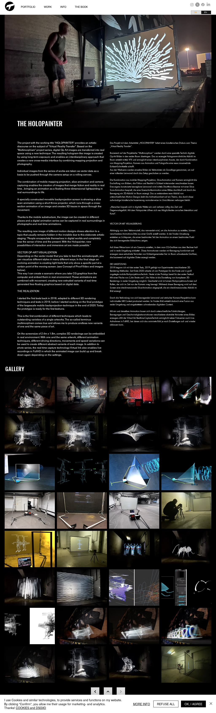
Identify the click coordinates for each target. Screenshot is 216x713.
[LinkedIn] (208, 5)
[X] (197, 5)
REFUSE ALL (166, 704)
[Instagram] (192, 5)
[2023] (95, 691)
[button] (49, 7)
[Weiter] (108, 691)
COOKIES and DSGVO (31, 708)
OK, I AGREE (193, 704)
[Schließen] (210, 704)
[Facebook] (203, 5)
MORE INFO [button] (141, 704)
